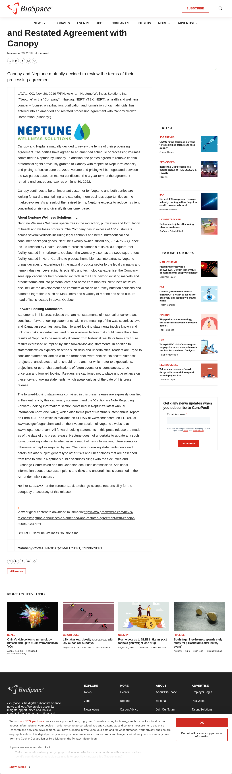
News (38, 23)
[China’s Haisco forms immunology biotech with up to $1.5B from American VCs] (32, 616)
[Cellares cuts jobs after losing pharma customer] (209, 226)
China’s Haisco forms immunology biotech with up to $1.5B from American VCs (32, 643)
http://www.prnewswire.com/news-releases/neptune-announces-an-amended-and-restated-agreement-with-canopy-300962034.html (76, 518)
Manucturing (168, 262)
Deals (11, 635)
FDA (162, 287)
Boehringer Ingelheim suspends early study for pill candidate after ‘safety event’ (198, 643)
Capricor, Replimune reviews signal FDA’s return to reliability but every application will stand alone (178, 296)
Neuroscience (169, 365)
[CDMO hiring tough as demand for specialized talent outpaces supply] (209, 144)
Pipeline (179, 635)
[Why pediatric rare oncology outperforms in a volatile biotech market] (209, 322)
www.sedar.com (103, 418)
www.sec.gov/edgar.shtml (36, 424)
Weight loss (71, 635)
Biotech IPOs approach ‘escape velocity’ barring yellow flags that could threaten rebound (179, 202)
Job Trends (167, 137)
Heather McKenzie (169, 355)
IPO (162, 194)
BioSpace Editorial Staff (171, 231)
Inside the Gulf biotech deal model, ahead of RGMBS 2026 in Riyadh (178, 169)
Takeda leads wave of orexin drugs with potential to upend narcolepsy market (177, 372)
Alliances (16, 571)
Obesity (123, 635)
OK (202, 722)
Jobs (100, 23)
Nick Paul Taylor (167, 277)
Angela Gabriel (167, 152)
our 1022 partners (32, 721)
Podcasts (61, 23)
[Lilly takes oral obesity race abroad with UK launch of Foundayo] (88, 616)
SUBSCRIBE (195, 8)
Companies (120, 23)
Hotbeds (143, 23)
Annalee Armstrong (16, 653)
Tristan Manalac (167, 305)
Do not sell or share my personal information (201, 735)
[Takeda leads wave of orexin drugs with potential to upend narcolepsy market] (209, 372)
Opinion (164, 315)
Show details (17, 766)
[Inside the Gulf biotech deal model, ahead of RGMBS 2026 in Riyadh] (209, 169)
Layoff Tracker (170, 219)
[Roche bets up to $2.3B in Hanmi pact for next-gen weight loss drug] (143, 616)
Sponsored (167, 162)
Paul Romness (167, 330)
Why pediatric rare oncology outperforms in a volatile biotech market (178, 322)
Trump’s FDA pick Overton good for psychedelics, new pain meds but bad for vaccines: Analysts (179, 347)
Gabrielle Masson (168, 209)
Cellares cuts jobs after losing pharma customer (177, 226)
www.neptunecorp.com (34, 430)
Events (83, 23)
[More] (44, 23)
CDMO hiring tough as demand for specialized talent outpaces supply (177, 144)
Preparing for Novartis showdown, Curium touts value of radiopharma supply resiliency (178, 269)
